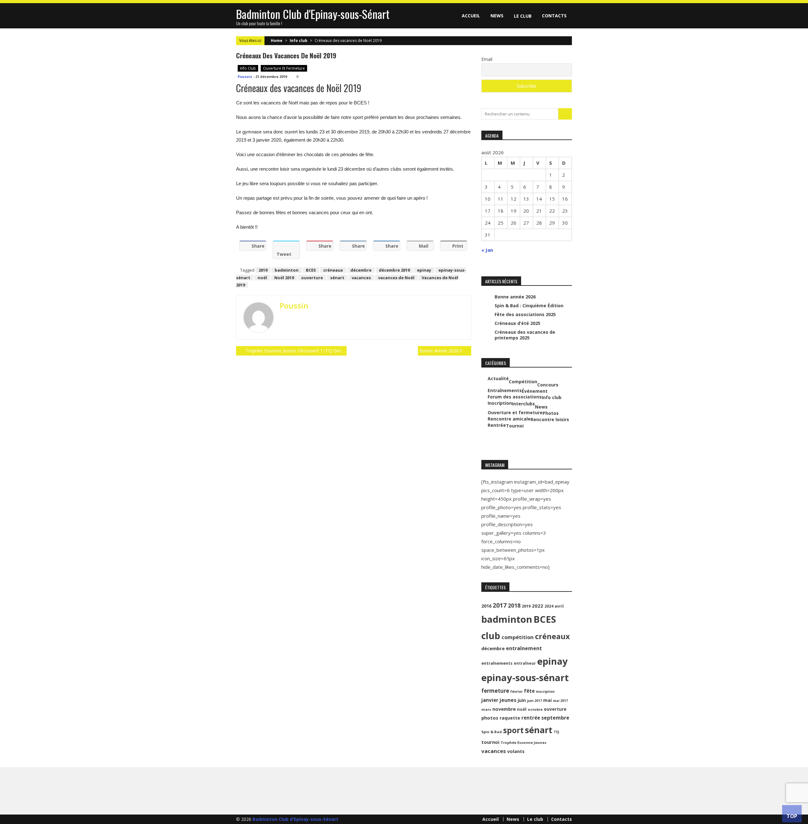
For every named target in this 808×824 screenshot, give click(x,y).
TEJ (556, 732)
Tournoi (515, 426)
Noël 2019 (284, 277)
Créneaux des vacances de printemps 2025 (525, 335)
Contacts (554, 16)
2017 (500, 605)
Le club (523, 16)
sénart (337, 277)
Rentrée (497, 425)
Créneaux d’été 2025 (517, 323)
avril (559, 606)
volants (516, 751)
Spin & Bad (491, 731)
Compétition (523, 382)
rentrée (530, 718)
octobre (535, 709)
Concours (547, 385)
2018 (514, 605)
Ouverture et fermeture (284, 68)
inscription (545, 691)
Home (276, 40)
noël (262, 277)
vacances (361, 277)
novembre (504, 709)
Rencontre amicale (509, 419)
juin (522, 700)
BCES (311, 270)
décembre (360, 270)
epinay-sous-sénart (525, 677)
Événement (535, 391)
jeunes (508, 700)
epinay (424, 270)
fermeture (495, 690)
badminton (287, 270)
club (490, 636)
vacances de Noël (396, 277)
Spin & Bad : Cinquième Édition (529, 306)
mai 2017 (560, 700)
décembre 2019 (394, 270)
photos (489, 718)
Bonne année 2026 (515, 297)
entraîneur (525, 663)
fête (529, 691)
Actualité (498, 378)
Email (486, 59)
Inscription (500, 403)
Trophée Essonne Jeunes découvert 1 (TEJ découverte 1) (296, 351)
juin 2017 (534, 700)
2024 (548, 606)
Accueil (471, 16)
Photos (551, 413)
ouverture (312, 277)
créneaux (333, 270)
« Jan (487, 250)
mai (547, 700)
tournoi (490, 742)
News (496, 16)
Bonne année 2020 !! (440, 351)
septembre (555, 717)
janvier (489, 700)
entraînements (497, 663)
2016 (486, 606)
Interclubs (523, 404)
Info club (298, 40)
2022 (537, 606)
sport (513, 730)
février (516, 691)
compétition (518, 637)
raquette (510, 718)
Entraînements (505, 390)
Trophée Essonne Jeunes (523, 742)
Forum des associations (515, 397)
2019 (262, 270)
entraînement (524, 648)
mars (486, 709)
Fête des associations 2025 (525, 314)
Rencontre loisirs (550, 419)
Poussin (245, 76)
